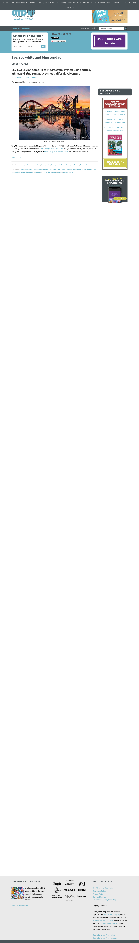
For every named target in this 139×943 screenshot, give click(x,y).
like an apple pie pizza (75, 169)
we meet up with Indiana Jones (56, 151)
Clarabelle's (53, 169)
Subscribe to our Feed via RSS (104, 935)
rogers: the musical (49, 172)
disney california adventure (30, 165)
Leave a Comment (31, 78)
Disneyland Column (58, 165)
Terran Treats (68, 172)
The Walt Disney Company (103, 920)
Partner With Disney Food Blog (104, 900)
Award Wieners (26, 169)
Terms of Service (99, 897)
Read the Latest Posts (20, 28)
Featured (83, 165)
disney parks (45, 165)
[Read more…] (17, 157)
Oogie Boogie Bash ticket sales (51, 149)
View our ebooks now (19, 905)
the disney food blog (19, 7)
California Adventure (40, 169)
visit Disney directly (110, 923)
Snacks (59, 172)
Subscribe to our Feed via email (105, 938)
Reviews (38, 172)
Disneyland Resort (72, 165)
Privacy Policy (98, 894)
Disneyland (62, 169)
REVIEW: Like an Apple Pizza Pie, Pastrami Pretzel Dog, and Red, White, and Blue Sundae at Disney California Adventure (51, 71)
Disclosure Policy (99, 891)
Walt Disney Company (112, 914)
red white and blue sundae (24, 172)
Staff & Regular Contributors (103, 888)
